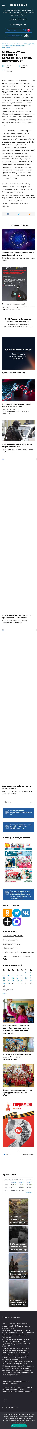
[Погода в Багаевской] (18, 1152)
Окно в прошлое (10, 940)
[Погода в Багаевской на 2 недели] (28, 1154)
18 (8, 981)
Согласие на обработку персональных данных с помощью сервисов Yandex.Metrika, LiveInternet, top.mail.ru (17, 1389)
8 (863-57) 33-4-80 (18, 19)
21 (22, 981)
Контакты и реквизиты (11, 1317)
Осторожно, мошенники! (13, 304)
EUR (22, 1182)
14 (22, 978)
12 (13, 978)
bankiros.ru (29, 1192)
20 (18, 981)
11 (8, 978)
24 (4, 983)
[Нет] (34, 1420)
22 (26, 981)
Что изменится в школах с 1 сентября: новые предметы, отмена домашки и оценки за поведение (16, 1029)
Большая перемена (11, 944)
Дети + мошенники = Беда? (14, 373)
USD (14, 1182)
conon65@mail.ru (18, 24)
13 (17, 978)
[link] (18, 31)
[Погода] (7, 1154)
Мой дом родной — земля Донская (18, 952)
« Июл (5, 993)
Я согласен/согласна (19, 1426)
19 (13, 981)
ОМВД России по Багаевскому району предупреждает (19, 320)
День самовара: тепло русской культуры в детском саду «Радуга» (17, 1092)
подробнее (14, 1416)
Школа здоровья (10, 948)
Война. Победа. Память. (13, 936)
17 (4, 981)
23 (31, 981)
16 (30, 978)
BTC (30, 1182)
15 (26, 978)
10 (4, 978)
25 (9, 983)
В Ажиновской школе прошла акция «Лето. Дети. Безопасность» (17, 1056)
